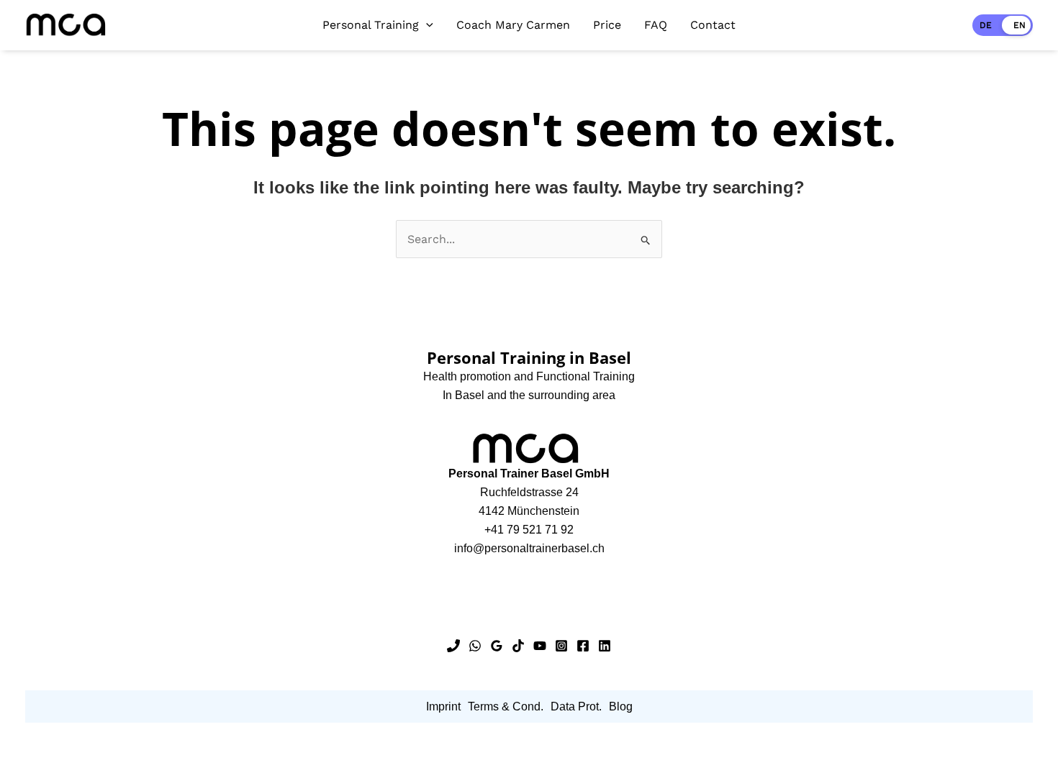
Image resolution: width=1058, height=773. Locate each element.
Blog (621, 706)
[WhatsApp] (475, 645)
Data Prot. (576, 706)
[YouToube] (539, 645)
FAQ (655, 25)
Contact (713, 25)
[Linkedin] (604, 645)
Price (607, 25)
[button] (426, 25)
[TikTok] (518, 645)
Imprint (443, 706)
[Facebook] (583, 645)
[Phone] (453, 645)
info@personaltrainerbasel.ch (529, 548)
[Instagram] (561, 645)
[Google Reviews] (496, 645)
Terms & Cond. (505, 706)
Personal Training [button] (370, 25)
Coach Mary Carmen (513, 25)
